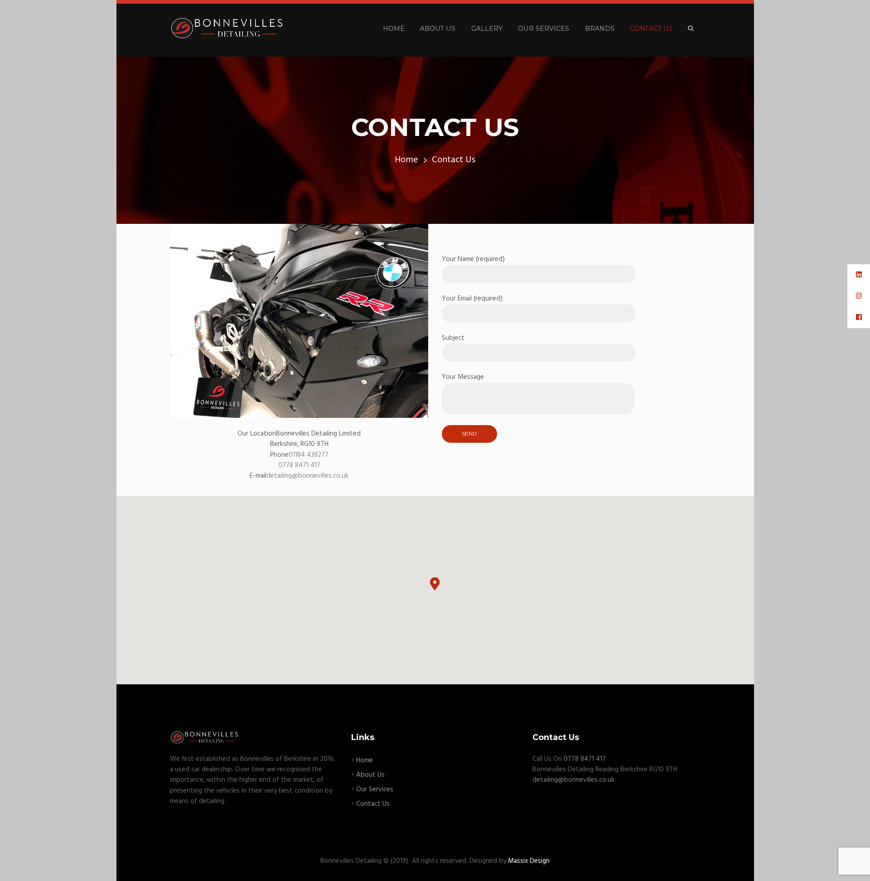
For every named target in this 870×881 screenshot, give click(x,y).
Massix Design (529, 861)
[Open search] (691, 28)
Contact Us (373, 804)
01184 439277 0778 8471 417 (303, 460)
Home (406, 160)
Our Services (374, 789)
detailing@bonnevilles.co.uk (307, 475)
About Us (370, 775)
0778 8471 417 (585, 759)
